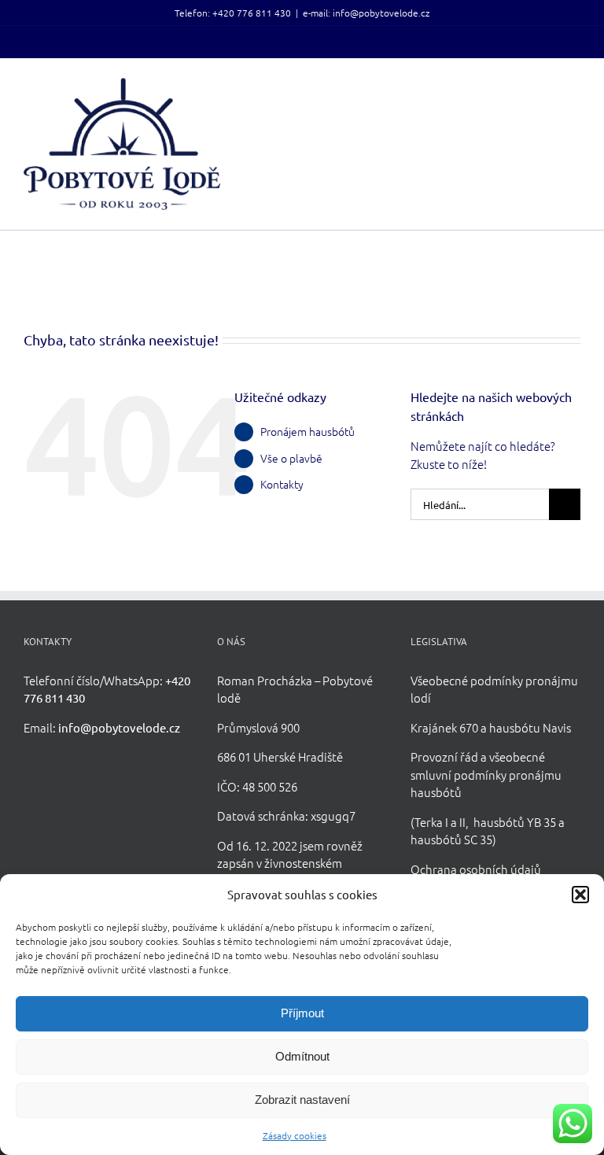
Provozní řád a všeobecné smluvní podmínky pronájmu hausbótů (486, 774)
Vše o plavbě (291, 458)
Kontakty (282, 484)
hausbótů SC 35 (451, 839)
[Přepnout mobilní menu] (574, 86)
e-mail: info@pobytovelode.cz (366, 12)
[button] (580, 894)
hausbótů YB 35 (514, 822)
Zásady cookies (294, 1135)
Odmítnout (302, 1056)
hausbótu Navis (530, 727)
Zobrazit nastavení (302, 1099)
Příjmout (302, 1013)
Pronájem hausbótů (307, 431)
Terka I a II (440, 822)
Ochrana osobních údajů (476, 869)
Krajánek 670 (444, 727)
